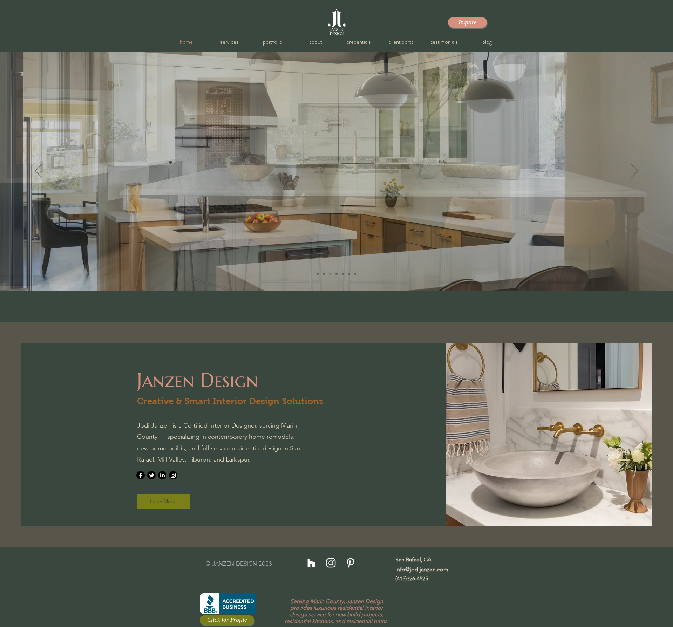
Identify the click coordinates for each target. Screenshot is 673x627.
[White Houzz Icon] (311, 563)
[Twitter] (151, 475)
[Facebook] (140, 475)
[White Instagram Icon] (331, 563)
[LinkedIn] (162, 475)
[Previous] (38, 171)
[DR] (336, 274)
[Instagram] (173, 475)
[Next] (634, 171)
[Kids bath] (349, 274)
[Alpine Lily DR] (355, 274)
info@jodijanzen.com (421, 569)
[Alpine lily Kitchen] (330, 274)
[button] (229, 42)
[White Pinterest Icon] (350, 563)
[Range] (343, 274)
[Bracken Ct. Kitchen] (318, 274)
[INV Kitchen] (324, 274)
